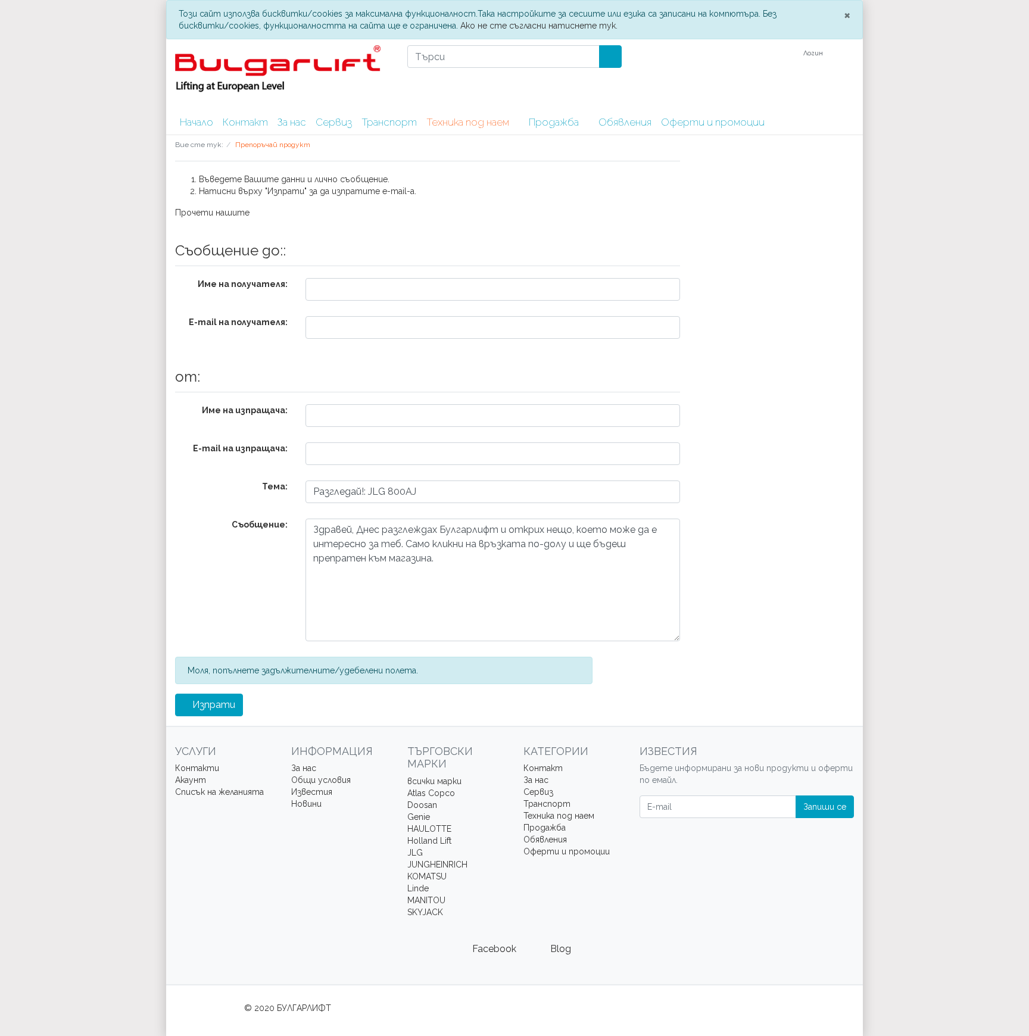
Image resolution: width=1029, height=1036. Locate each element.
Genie (418, 817)
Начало (196, 122)
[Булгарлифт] (282, 75)
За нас (291, 122)
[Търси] (610, 56)
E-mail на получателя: (238, 322)
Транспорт (389, 122)
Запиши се (824, 807)
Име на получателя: (243, 284)
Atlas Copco (431, 793)
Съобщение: (260, 524)
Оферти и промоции (713, 122)
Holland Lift (429, 840)
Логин (814, 53)
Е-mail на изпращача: (240, 448)
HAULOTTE (429, 829)
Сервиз (334, 122)
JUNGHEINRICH (437, 864)
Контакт (245, 122)
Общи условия (321, 780)
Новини (306, 804)
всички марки (434, 781)
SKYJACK (425, 912)
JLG (415, 852)
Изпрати (212, 704)
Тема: (275, 486)
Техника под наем (469, 122)
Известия (311, 792)
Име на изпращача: (245, 410)
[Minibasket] (847, 54)
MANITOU (426, 900)
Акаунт (190, 780)
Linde (418, 888)
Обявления (624, 122)
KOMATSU (427, 876)
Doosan (422, 805)
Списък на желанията (219, 792)
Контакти (197, 768)
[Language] (783, 54)
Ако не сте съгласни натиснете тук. (539, 25)
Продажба (555, 122)
